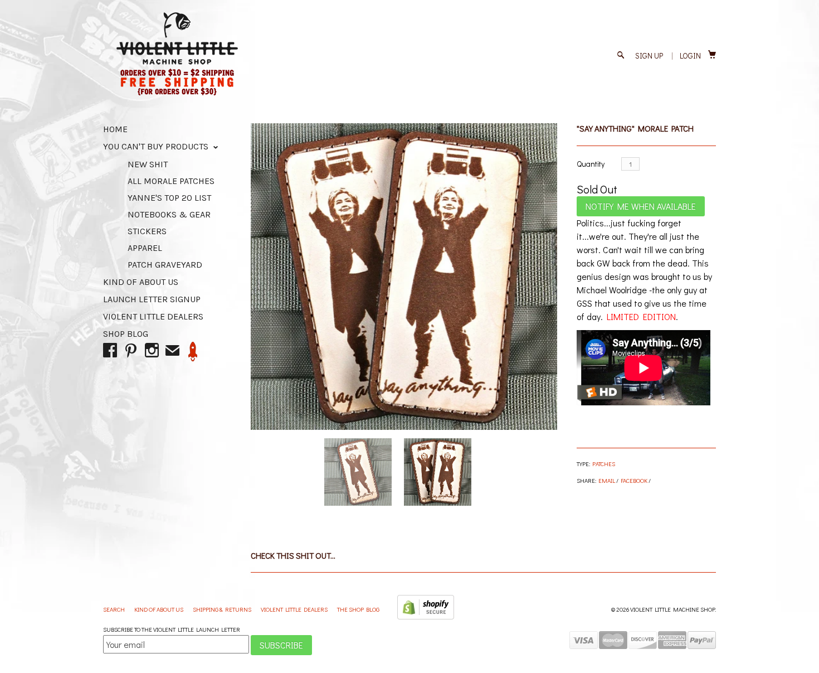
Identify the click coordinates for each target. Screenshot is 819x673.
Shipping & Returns (222, 609)
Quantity (590, 163)
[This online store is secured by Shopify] (425, 617)
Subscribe (281, 645)
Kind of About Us (140, 282)
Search (114, 609)
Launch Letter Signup (152, 299)
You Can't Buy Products (157, 146)
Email (606, 480)
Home (115, 129)
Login (690, 55)
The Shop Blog (358, 609)
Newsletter (193, 351)
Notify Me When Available (641, 206)
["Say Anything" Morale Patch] (404, 276)
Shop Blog (125, 333)
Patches (603, 463)
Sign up (649, 55)
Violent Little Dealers (153, 316)
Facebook (634, 480)
